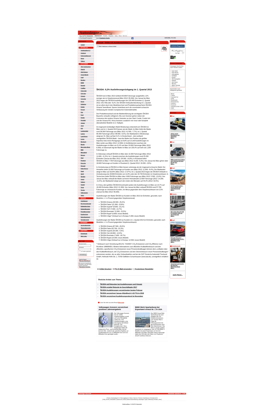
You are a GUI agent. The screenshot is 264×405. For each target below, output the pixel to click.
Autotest (83, 53)
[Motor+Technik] (177, 85)
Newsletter (113, 399)
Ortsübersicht (85, 220)
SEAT (82, 174)
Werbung (150, 399)
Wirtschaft (100, 42)
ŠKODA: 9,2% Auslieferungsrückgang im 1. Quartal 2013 (123, 42)
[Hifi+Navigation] (177, 79)
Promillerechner (85, 212)
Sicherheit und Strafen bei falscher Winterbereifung (177, 265)
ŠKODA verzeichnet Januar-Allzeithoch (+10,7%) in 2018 (122, 293)
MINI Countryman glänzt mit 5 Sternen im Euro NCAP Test (178, 161)
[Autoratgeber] (177, 74)
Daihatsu (83, 104)
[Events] (177, 77)
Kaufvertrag (84, 214)
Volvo (82, 195)
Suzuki (83, 185)
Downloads (84, 233)
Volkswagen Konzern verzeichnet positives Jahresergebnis (113, 308)
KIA (82, 128)
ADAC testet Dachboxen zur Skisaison (175, 135)
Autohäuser (84, 201)
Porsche (83, 163)
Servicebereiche (85, 225)
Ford (82, 115)
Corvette (83, 99)
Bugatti (83, 85)
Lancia (83, 134)
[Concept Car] (177, 97)
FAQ (104, 399)
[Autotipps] (177, 76)
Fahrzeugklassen (86, 56)
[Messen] (177, 84)
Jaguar (83, 123)
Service (135, 398)
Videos (83, 61)
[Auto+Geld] (177, 71)
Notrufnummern (85, 217)
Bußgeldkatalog (85, 209)
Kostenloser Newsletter (144, 269)
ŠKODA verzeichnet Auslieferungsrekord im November (121, 296)
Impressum (119, 399)
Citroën (83, 96)
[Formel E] (177, 105)
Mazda (83, 144)
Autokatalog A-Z (85, 50)
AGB (124, 399)
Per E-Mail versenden (123, 269)
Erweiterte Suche (105, 38)
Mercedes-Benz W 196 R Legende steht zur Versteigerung (177, 213)
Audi (82, 77)
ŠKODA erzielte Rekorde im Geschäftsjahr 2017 (118, 287)
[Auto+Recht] (177, 72)
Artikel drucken (105, 269)
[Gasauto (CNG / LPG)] (177, 106)
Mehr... (172, 138)
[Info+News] (177, 82)
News (82, 58)
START (83, 45)
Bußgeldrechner (85, 206)
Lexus (82, 139)
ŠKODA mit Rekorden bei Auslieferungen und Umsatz (121, 284)
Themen (140, 398)
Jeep (82, 126)
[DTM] (177, 98)
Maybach (83, 142)
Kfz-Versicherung (86, 204)
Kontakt (156, 399)
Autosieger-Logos (143, 399)
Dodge (83, 107)
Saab (82, 171)
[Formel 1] (177, 103)
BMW (82, 83)
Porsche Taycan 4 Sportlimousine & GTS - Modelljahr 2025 (177, 239)
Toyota (83, 190)
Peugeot (83, 160)
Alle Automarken (86, 67)
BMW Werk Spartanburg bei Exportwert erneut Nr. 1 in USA (148, 308)
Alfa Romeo (84, 72)
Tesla (82, 187)
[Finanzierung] (177, 102)
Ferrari (83, 109)
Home (108, 398)
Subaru (83, 182)
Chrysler (83, 93)
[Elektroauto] (177, 100)
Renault (83, 166)
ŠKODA (83, 176)
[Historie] (177, 80)
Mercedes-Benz (85, 147)
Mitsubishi (84, 152)
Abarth (83, 69)
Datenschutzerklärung (132, 399)
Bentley (83, 80)
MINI (82, 150)
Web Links (84, 236)
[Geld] (177, 108)
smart (82, 179)
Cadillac (83, 88)
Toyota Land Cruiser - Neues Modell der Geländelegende (177, 187)
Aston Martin (84, 75)
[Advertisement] (132, 15)
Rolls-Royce (84, 168)
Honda (83, 117)
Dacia (82, 101)
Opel (82, 158)
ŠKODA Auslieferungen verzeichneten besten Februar (121, 290)
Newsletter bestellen (84, 267)
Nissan (83, 155)
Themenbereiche (86, 228)
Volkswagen (84, 193)
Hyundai (83, 120)
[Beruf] (177, 94)
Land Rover (84, 136)
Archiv (107, 399)
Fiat (82, 112)
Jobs (160, 399)
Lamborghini (84, 131)
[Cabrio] (177, 95)
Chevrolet (84, 91)
